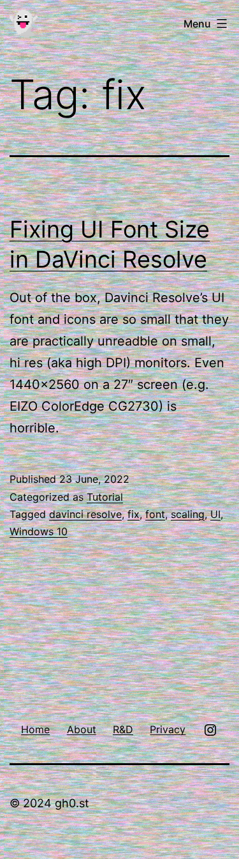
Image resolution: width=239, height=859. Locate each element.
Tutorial (105, 496)
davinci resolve (85, 514)
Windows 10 (39, 531)
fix (133, 514)
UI (215, 514)
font (155, 514)
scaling (188, 514)
